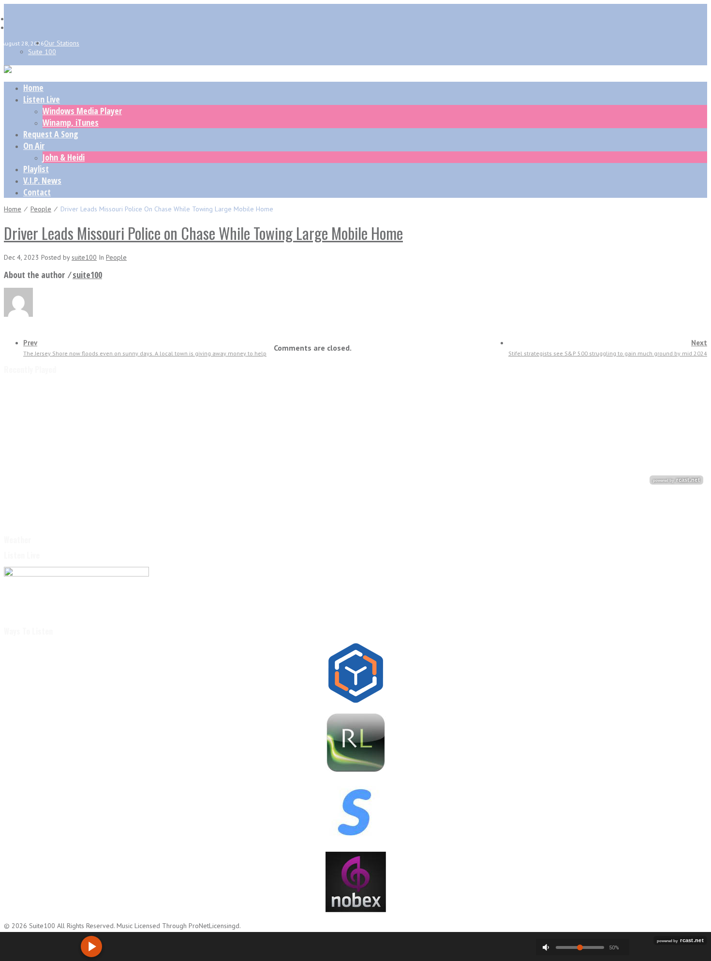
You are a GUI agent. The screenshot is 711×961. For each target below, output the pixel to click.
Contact (37, 192)
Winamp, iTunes (71, 122)
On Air (33, 145)
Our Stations (61, 43)
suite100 (84, 257)
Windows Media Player (82, 111)
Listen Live (41, 99)
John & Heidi (64, 157)
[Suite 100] (8, 70)
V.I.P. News (42, 180)
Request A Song (50, 134)
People (40, 209)
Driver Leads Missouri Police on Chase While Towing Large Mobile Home (203, 233)
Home (33, 87)
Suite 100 (42, 51)
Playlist (36, 169)
